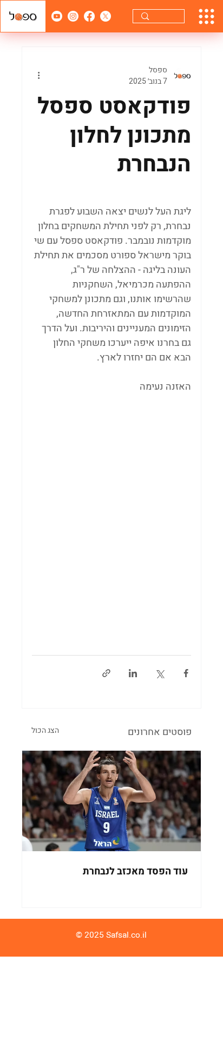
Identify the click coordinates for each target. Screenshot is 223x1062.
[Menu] (206, 16)
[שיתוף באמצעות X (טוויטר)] (159, 673)
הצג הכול (45, 730)
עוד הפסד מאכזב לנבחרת (135, 871)
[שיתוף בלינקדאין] (133, 673)
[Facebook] (89, 16)
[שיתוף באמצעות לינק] (106, 673)
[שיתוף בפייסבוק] (186, 673)
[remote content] (111, 504)
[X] (105, 16)
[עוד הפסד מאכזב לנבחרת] (111, 801)
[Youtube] (56, 16)
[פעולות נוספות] (38, 75)
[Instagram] (73, 16)
